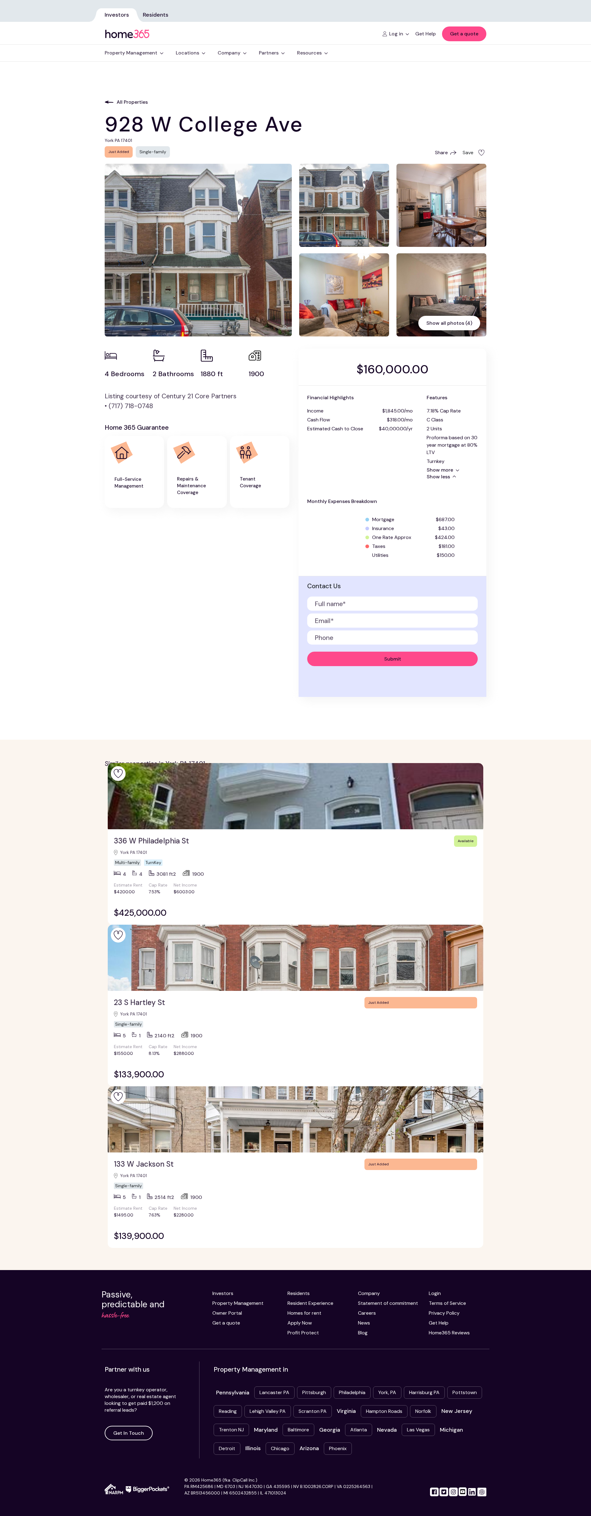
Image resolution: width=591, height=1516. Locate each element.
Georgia (329, 1430)
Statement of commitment (388, 1303)
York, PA (387, 1392)
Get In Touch (128, 1433)
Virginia (346, 1411)
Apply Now (299, 1323)
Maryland (266, 1430)
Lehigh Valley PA (268, 1411)
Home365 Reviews (449, 1332)
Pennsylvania (232, 1392)
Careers (367, 1313)
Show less (438, 476)
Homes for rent (304, 1313)
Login (435, 1293)
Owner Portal (227, 1313)
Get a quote (464, 33)
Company (369, 1293)
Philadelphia (352, 1392)
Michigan (451, 1430)
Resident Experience (310, 1303)
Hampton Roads (384, 1411)
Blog (363, 1332)
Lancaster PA (274, 1392)
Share (441, 152)
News (364, 1323)
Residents (155, 14)
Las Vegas (418, 1429)
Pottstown (464, 1392)
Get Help (438, 1323)
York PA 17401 (133, 852)
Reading (228, 1411)
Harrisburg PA (424, 1392)
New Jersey (456, 1411)
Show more (440, 470)
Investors (117, 14)
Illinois (253, 1448)
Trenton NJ (231, 1429)
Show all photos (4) (449, 323)
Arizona (309, 1448)
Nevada (387, 1430)
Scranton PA (313, 1411)
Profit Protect (303, 1332)
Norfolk (423, 1411)
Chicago (280, 1448)
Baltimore (298, 1429)
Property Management (237, 1303)
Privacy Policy (444, 1313)
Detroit (227, 1448)
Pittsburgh (314, 1392)
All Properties (132, 102)
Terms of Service (447, 1303)
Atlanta (358, 1429)
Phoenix (338, 1448)
